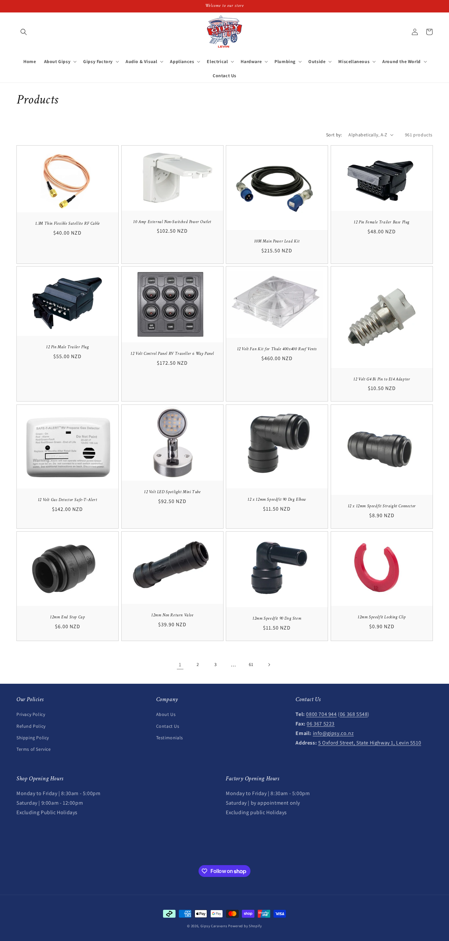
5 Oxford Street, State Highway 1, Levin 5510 (369, 742)
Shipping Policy (32, 738)
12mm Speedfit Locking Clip (381, 617)
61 (251, 664)
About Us (166, 714)
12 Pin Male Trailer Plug (67, 347)
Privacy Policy (30, 714)
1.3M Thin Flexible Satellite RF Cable (67, 223)
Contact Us (167, 726)
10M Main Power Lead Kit (277, 241)
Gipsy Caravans (214, 926)
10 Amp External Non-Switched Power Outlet (172, 221)
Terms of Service (33, 749)
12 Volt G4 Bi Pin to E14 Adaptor (381, 379)
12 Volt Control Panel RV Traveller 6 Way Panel (172, 354)
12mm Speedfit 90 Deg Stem (276, 618)
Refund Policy (31, 726)
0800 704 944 (321, 714)
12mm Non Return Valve (172, 615)
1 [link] (180, 664)
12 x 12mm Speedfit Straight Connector (381, 506)
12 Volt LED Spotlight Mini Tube (172, 492)
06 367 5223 (321, 723)
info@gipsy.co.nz (333, 733)
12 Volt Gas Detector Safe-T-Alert (67, 500)
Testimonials (169, 738)
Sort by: (334, 135)
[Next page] (269, 664)
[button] (23, 32)
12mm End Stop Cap (67, 617)
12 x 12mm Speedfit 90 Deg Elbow (277, 499)
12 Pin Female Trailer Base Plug (382, 222)
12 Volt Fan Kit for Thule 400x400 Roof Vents (277, 349)
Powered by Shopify (245, 926)
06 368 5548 (354, 714)
